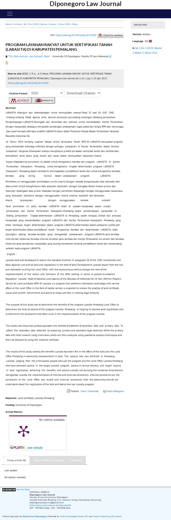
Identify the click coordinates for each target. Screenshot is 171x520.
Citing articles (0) (16, 460)
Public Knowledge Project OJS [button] (74, 516)
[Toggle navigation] (10, 13)
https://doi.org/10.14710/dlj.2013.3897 (76, 35)
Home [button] (8, 24)
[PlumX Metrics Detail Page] (23, 430)
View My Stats (23, 489)
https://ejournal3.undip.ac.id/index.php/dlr (50, 505)
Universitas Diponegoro (34, 516)
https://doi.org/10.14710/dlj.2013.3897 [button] (28, 83)
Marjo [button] (74, 24)
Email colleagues (115, 391)
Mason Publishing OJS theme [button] (107, 516)
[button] (7, 62)
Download (93, 391)
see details (35, 447)
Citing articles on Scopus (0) (48, 460)
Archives (17, 24)
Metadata (76, 460)
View (83, 391)
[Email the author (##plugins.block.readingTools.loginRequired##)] (110, 56)
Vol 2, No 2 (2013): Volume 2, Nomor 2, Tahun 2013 (47, 24)
